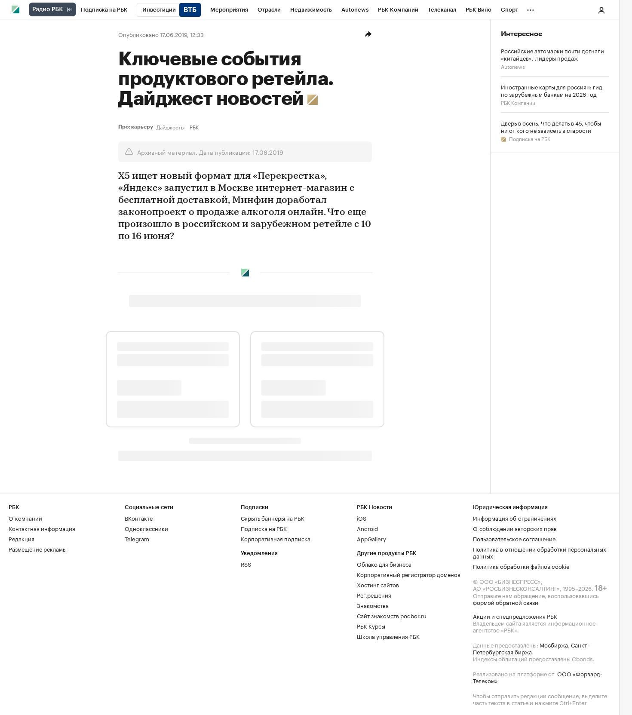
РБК (194, 126)
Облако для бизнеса (384, 563)
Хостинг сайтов (378, 584)
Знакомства (373, 605)
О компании (25, 517)
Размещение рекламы (38, 548)
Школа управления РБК (388, 636)
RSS (246, 563)
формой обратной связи (505, 602)
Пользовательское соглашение (514, 538)
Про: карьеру (135, 126)
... (530, 8)
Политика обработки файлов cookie (521, 566)
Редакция (21, 538)
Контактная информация (42, 528)
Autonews (513, 66)
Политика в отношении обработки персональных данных (539, 552)
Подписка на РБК (529, 138)
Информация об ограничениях (514, 517)
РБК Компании (518, 102)
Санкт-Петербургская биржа (531, 648)
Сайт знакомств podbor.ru (391, 615)
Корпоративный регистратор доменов (408, 574)
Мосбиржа (554, 644)
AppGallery (371, 538)
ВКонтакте (139, 517)
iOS (361, 517)
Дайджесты (170, 126)
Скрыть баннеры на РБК (272, 517)
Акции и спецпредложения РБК (515, 615)
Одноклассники (146, 528)
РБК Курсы (371, 625)
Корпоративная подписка (275, 538)
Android (367, 528)
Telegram (137, 538)
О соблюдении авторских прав (515, 528)
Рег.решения (374, 594)
